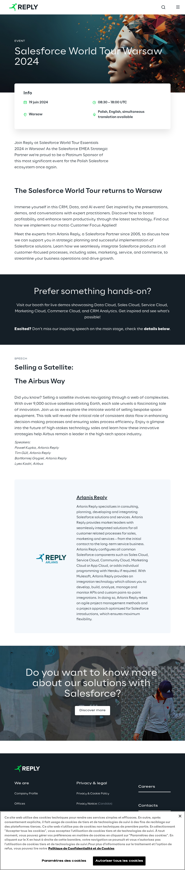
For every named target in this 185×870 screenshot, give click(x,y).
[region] (92, 840)
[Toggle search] (163, 7)
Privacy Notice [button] (94, 803)
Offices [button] (19, 803)
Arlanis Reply (91, 497)
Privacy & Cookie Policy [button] (92, 793)
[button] (92, 710)
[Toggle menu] (178, 7)
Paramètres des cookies (64, 860)
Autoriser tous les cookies (119, 860)
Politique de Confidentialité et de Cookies (81, 848)
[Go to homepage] (23, 7)
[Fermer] (180, 816)
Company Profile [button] (26, 793)
